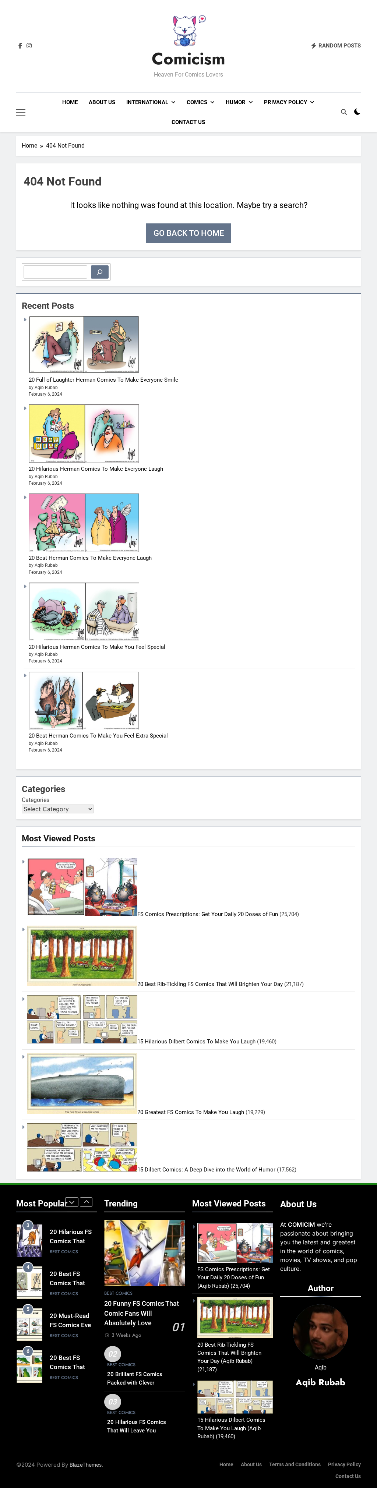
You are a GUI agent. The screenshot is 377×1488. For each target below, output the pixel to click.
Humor (236, 102)
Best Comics (64, 1251)
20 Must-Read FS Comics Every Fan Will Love (73, 1325)
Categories (35, 799)
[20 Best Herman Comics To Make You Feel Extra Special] (84, 727)
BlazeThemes (86, 1465)
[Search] (100, 272)
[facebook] (20, 46)
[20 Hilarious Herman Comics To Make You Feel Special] (84, 638)
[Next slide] (86, 1202)
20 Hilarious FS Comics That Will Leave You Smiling (136, 1430)
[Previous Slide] (71, 1202)
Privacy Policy (285, 102)
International (147, 102)
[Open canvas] (20, 112)
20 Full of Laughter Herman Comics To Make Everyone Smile (103, 380)
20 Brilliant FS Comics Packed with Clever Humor (134, 1383)
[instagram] (29, 46)
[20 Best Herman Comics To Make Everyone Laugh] (84, 550)
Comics (197, 102)
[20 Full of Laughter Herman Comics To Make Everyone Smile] (84, 371)
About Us (102, 102)
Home (70, 102)
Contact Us (188, 122)
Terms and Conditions (295, 1465)
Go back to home (189, 233)
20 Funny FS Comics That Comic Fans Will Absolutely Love (141, 1313)
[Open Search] (344, 112)
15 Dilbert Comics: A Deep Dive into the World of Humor (206, 1169)
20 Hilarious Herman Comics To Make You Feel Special (97, 647)
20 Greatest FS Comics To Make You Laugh (190, 1112)
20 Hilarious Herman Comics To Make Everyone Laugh (96, 469)
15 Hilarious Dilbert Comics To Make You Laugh (196, 1041)
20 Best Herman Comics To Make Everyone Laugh (90, 558)
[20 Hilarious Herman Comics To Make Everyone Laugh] (84, 460)
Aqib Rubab (320, 1382)
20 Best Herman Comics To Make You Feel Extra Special (98, 735)
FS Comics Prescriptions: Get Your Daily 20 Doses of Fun (207, 914)
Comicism (188, 59)
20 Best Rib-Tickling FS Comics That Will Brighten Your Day (210, 984)
